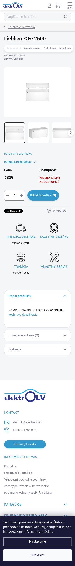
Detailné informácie (17, 162)
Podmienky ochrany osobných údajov (28, 492)
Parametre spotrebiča (18, 153)
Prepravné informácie (18, 472)
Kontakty (10, 466)
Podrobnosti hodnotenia (57, 48)
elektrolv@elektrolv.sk (26, 422)
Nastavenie (37, 541)
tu (51, 531)
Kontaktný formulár (25, 444)
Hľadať (65, 16)
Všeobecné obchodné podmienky (25, 479)
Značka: (13, 59)
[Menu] (70, 5)
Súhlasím (38, 555)
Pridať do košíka (40, 195)
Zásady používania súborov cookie (26, 486)
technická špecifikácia (23, 314)
